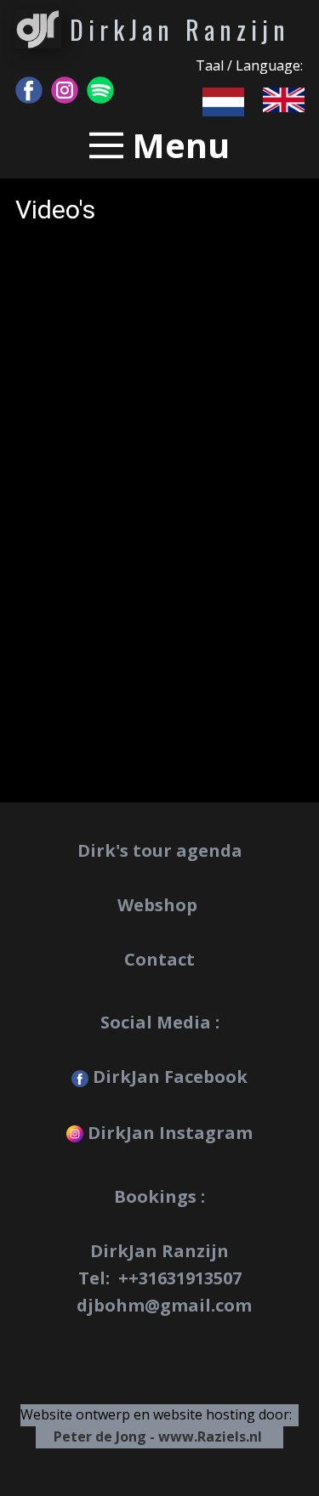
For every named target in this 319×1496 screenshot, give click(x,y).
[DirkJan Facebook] (29, 90)
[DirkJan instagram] (64, 90)
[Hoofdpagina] (38, 28)
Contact (159, 959)
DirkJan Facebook (168, 1076)
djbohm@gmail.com (164, 1305)
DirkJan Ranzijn (180, 29)
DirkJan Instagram (168, 1132)
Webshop (159, 904)
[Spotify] (100, 90)
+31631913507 (185, 1277)
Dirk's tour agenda (159, 850)
